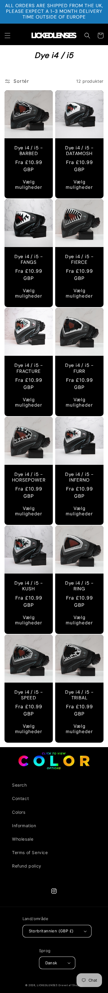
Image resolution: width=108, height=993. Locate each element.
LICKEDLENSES (47, 985)
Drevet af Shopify (70, 985)
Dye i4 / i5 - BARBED (28, 151)
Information (24, 825)
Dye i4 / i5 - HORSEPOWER (29, 477)
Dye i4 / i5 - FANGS (28, 259)
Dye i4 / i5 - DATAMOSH (79, 151)
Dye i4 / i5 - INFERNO (79, 477)
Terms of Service (30, 852)
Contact (20, 798)
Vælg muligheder (28, 184)
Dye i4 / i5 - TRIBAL (79, 695)
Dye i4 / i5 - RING (79, 586)
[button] (7, 35)
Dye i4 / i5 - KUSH (28, 586)
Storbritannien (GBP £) (51, 930)
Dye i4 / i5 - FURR (79, 368)
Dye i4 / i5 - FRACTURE (28, 368)
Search (19, 784)
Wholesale (22, 839)
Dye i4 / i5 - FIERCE (79, 259)
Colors (19, 812)
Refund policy (26, 865)
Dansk (51, 962)
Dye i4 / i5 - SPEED (28, 695)
